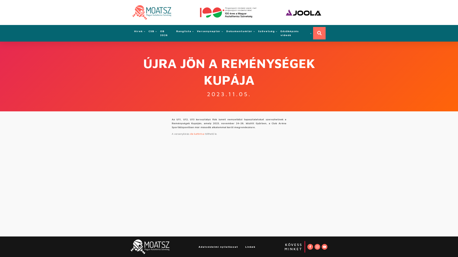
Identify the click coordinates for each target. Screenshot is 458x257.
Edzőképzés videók (290, 33)
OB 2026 (164, 33)
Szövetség (266, 31)
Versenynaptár (209, 31)
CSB (151, 31)
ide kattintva (197, 133)
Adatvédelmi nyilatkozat (218, 246)
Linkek (250, 246)
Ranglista (183, 31)
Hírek (138, 31)
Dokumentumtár (239, 31)
